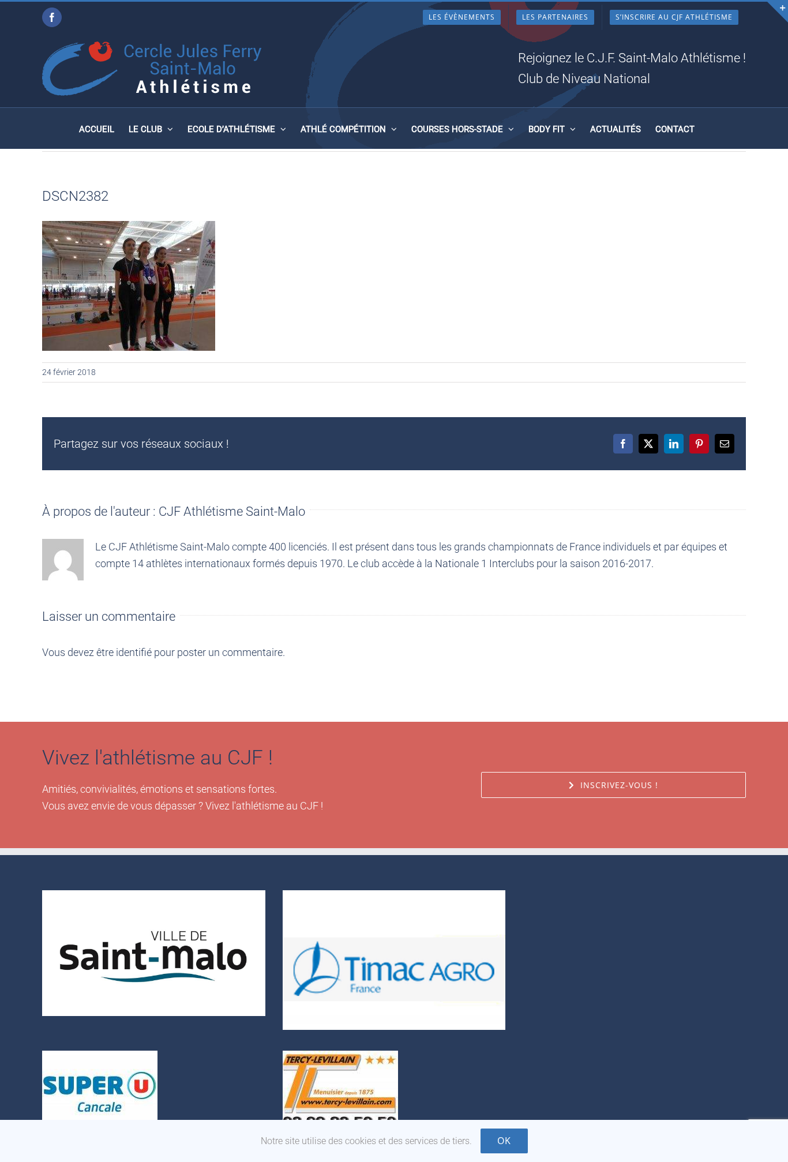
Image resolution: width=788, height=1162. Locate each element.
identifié (134, 652)
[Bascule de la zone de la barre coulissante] (777, 12)
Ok (504, 1140)
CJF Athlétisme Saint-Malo (232, 511)
